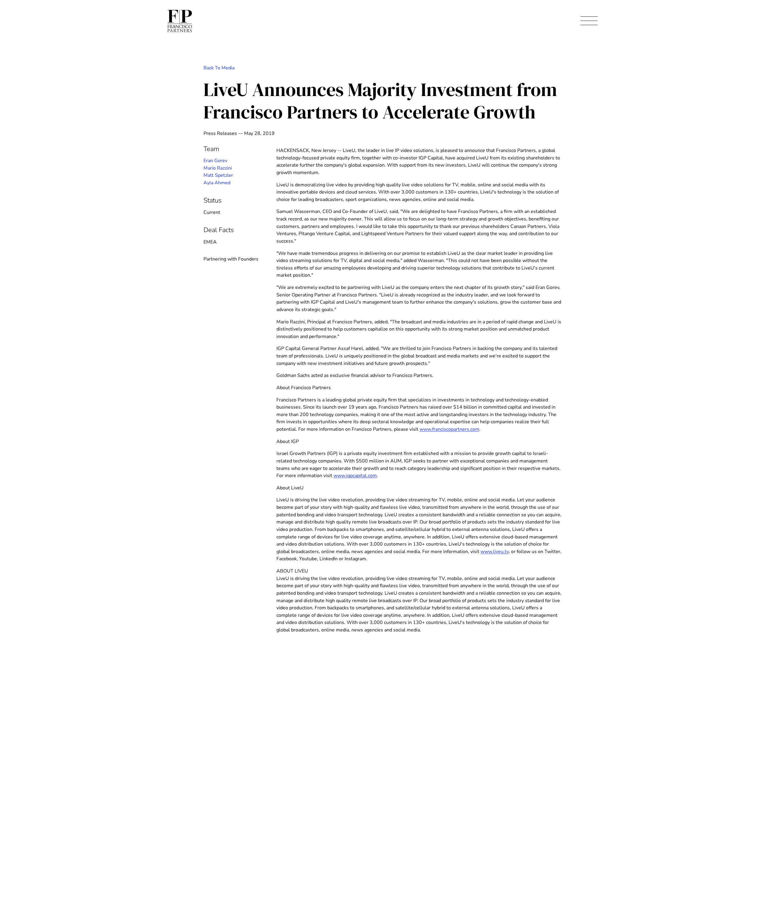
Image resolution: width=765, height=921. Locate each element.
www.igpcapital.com (355, 475)
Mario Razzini (218, 168)
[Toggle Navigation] (589, 21)
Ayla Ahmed (217, 182)
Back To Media (219, 68)
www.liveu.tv (495, 551)
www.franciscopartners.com (449, 429)
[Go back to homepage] (179, 21)
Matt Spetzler (218, 175)
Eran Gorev (215, 160)
